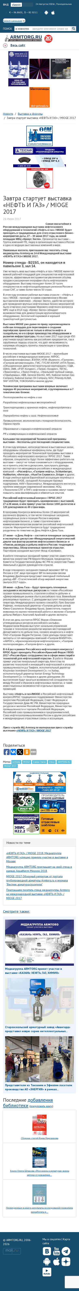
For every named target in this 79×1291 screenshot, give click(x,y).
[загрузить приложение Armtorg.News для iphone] (53, 12)
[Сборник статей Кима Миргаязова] (39, 1124)
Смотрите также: (16, 911)
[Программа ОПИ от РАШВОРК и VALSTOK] (40, 178)
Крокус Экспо (39, 761)
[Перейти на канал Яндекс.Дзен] (66, 1261)
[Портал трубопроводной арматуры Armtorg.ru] (23, 38)
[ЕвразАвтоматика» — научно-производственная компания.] (26, 824)
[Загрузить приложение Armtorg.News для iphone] (56, 1261)
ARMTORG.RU (64, 761)
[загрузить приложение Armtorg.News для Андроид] (46, 12)
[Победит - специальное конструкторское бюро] (60, 69)
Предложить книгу (41, 1106)
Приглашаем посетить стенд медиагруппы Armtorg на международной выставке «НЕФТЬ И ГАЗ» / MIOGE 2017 (38, 894)
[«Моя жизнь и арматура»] (39, 1157)
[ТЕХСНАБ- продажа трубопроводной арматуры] (39, 157)
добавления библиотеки (28, 1102)
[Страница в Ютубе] (56, 1250)
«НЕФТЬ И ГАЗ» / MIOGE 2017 (33, 730)
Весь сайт (18, 45)
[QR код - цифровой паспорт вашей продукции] (53, 824)
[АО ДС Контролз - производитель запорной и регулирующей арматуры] (39, 69)
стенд (51, 761)
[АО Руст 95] (26, 802)
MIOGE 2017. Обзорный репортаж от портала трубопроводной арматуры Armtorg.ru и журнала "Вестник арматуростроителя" (37, 880)
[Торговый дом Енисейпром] (39, 781)
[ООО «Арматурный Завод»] (18, 68)
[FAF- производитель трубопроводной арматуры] (39, 136)
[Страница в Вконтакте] (47, 1250)
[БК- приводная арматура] (39, 97)
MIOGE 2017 (10, 766)
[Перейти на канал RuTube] (47, 1271)
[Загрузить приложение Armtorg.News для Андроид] (47, 1261)
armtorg (16, 761)
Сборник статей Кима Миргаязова (39, 1138)
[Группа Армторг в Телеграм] (66, 1250)
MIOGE (26, 761)
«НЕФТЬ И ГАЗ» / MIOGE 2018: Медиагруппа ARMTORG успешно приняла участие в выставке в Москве (37, 857)
